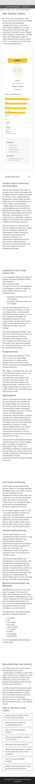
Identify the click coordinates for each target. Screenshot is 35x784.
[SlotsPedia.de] (6, 2)
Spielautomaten (10, 197)
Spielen (17, 60)
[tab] (17, 716)
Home (2, 10)
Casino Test (25, 6)
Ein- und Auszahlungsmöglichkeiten (18, 41)
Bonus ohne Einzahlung (12, 6)
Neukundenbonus (12, 226)
